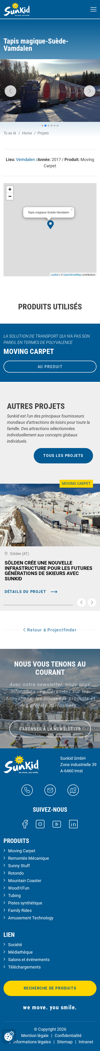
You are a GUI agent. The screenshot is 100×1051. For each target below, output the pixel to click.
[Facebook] (25, 823)
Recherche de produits (50, 988)
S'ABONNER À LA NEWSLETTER (50, 728)
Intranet (86, 1041)
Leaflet (55, 274)
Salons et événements (29, 959)
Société (15, 944)
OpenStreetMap (72, 274)
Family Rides (20, 910)
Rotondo (16, 873)
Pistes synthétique (25, 902)
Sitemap (65, 1041)
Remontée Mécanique (28, 858)
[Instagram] (40, 823)
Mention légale (35, 1035)
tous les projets (63, 455)
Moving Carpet (21, 850)
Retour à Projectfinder (51, 629)
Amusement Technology (30, 917)
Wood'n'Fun (18, 888)
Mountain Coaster (24, 880)
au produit (50, 366)
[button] (10, 91)
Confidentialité (68, 1035)
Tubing (14, 895)
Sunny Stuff (19, 865)
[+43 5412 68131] (27, 789)
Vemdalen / (26, 159)
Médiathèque (20, 952)
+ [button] (9, 189)
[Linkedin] (73, 823)
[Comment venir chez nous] (73, 789)
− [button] (9, 196)
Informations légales (32, 1041)
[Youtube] (57, 823)
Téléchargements (24, 967)
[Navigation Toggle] (93, 9)
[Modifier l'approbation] (9, 1036)
